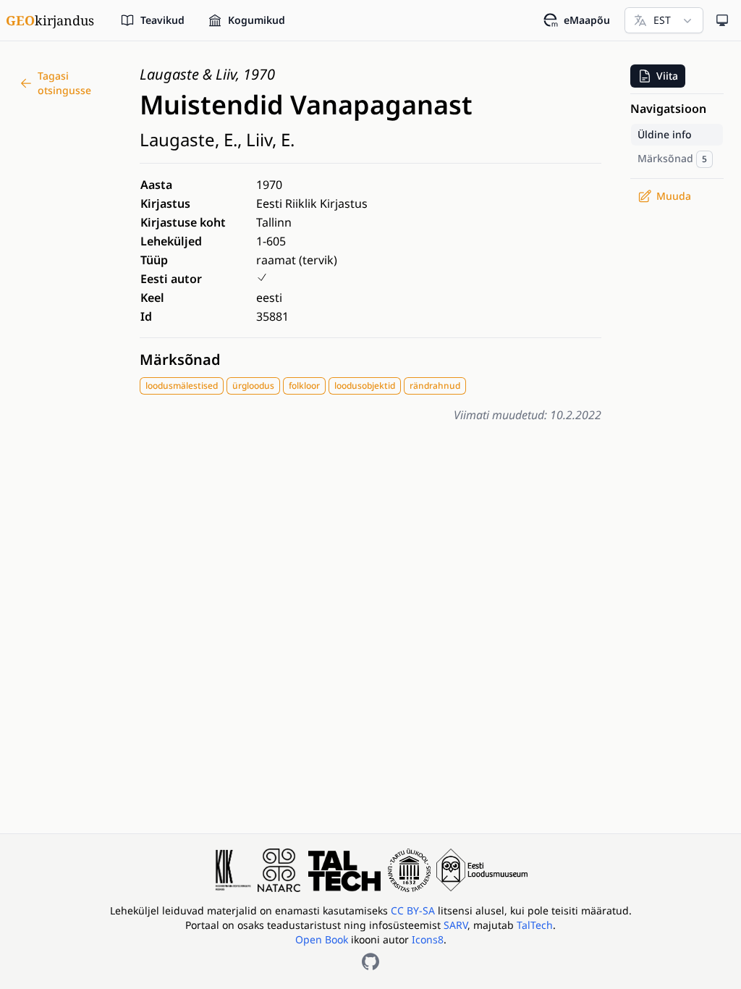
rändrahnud (435, 385)
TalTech (535, 925)
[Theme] (722, 20)
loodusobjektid (364, 385)
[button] (657, 76)
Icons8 (428, 939)
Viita (667, 76)
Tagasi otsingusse (64, 83)
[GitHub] (370, 961)
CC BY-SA (414, 910)
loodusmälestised (181, 385)
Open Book (321, 939)
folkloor (304, 385)
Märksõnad (180, 359)
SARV (455, 925)
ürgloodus (253, 385)
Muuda (673, 196)
